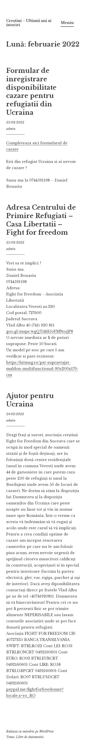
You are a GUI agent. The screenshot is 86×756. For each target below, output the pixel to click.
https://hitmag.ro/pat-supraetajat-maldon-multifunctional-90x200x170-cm (42, 368)
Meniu (67, 22)
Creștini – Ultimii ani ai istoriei (28, 22)
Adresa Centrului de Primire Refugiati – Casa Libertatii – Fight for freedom (41, 219)
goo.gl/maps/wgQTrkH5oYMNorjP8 (39, 331)
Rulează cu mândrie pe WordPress (30, 731)
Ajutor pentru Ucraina (30, 400)
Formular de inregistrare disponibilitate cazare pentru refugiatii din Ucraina (31, 91)
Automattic (36, 737)
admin (10, 129)
